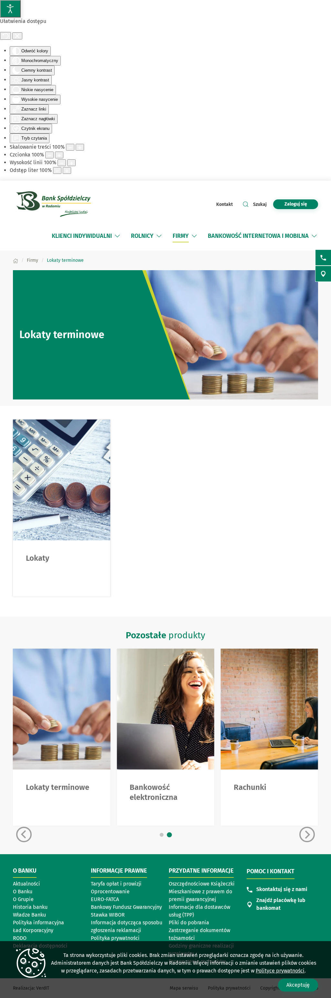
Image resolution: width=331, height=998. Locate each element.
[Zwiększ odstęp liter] (67, 170)
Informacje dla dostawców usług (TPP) (199, 911)
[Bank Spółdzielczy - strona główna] (55, 204)
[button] (117, 236)
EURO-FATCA (105, 899)
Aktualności (26, 884)
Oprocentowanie (110, 891)
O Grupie (23, 899)
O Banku (22, 891)
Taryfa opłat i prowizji (116, 884)
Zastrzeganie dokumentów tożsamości (199, 934)
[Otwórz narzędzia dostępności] (10, 8)
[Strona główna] (15, 260)
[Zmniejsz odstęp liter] (57, 170)
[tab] (162, 835)
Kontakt (224, 204)
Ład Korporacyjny (33, 930)
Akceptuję (298, 985)
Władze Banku (29, 915)
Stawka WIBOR (108, 915)
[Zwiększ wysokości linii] (71, 162)
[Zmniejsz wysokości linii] (62, 162)
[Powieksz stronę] (80, 147)
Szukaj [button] (260, 204)
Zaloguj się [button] (295, 204)
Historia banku (30, 907)
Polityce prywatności (280, 971)
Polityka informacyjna (38, 922)
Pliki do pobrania (189, 922)
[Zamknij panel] (17, 35)
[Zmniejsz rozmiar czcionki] (49, 155)
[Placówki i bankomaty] (323, 273)
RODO (20, 938)
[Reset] (5, 36)
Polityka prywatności (115, 938)
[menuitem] (86, 236)
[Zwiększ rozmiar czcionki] (59, 155)
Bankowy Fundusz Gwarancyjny (126, 907)
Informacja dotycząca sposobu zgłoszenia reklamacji (126, 926)
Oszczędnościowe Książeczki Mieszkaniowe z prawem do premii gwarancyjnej (202, 891)
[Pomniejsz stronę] (70, 147)
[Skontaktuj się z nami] (323, 257)
